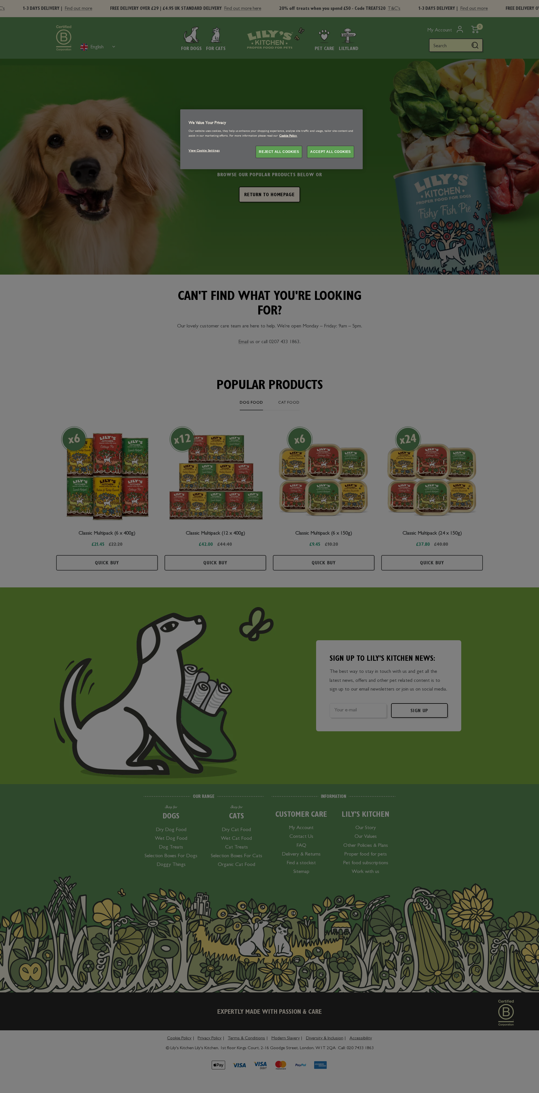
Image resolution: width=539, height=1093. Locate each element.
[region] (271, 139)
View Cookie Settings (204, 151)
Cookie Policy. (288, 136)
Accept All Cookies (330, 152)
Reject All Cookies (279, 152)
